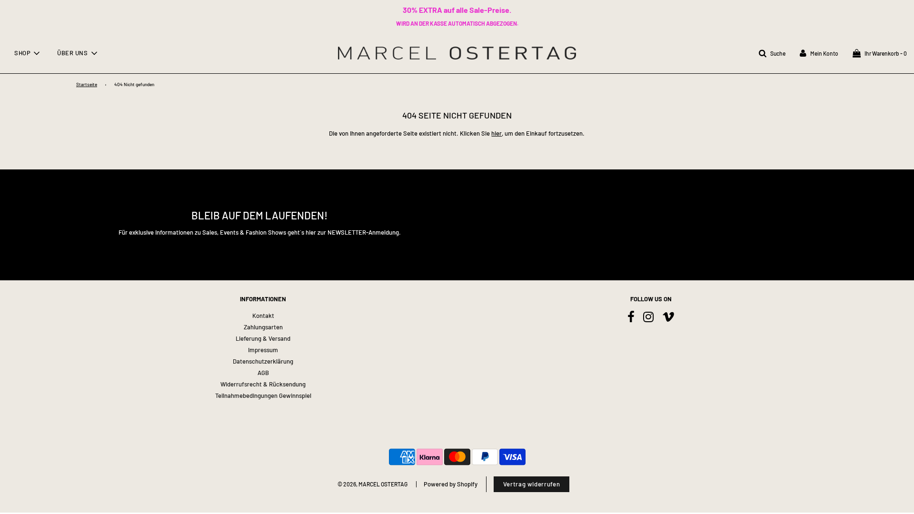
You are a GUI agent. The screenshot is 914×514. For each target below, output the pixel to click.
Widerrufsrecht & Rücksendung (263, 384)
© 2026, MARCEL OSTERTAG (372, 484)
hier (496, 133)
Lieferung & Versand (263, 338)
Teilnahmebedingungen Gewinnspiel (263, 395)
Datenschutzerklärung (263, 361)
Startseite (86, 84)
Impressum (263, 350)
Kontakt (263, 315)
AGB (263, 372)
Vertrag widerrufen (531, 484)
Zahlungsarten (263, 327)
